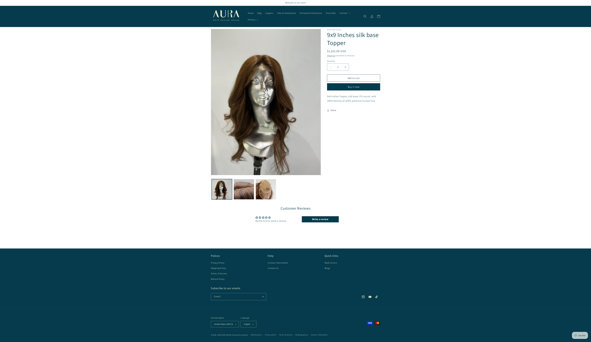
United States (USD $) (223, 324)
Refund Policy (218, 279)
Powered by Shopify (240, 335)
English (247, 324)
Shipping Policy (218, 268)
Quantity (331, 61)
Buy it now (354, 86)
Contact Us (273, 268)
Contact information (319, 335)
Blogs (327, 268)
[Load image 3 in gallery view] (266, 189)
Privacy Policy (217, 262)
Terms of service (285, 335)
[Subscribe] (262, 296)
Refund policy (256, 335)
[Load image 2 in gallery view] (244, 189)
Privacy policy (270, 335)
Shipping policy (301, 335)
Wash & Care (331, 262)
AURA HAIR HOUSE (224, 335)
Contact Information (278, 262)
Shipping (331, 55)
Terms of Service (219, 273)
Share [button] (333, 110)
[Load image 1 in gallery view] (222, 189)
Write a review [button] (320, 219)
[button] (345, 13)
